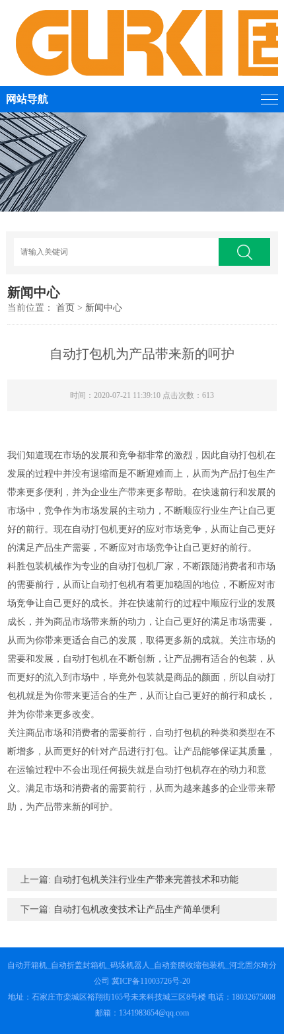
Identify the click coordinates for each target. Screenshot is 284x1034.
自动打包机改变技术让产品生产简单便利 (136, 909)
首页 (65, 308)
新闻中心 (103, 308)
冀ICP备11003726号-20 (151, 981)
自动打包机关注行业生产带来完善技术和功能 (145, 880)
